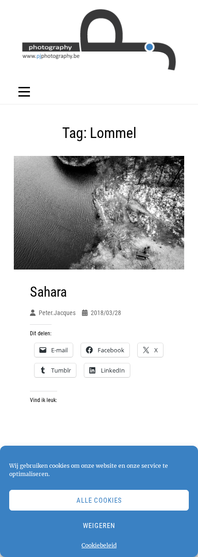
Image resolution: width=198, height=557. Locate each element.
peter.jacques (57, 312)
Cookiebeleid (99, 545)
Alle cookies (99, 500)
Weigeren (99, 526)
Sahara (48, 292)
